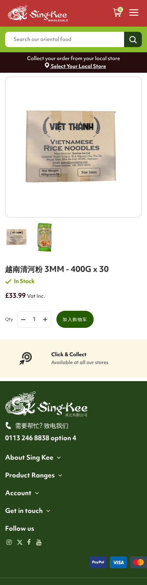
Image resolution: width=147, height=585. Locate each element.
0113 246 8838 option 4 (40, 437)
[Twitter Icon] (19, 542)
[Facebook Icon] (29, 542)
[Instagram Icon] (9, 542)
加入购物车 (75, 319)
